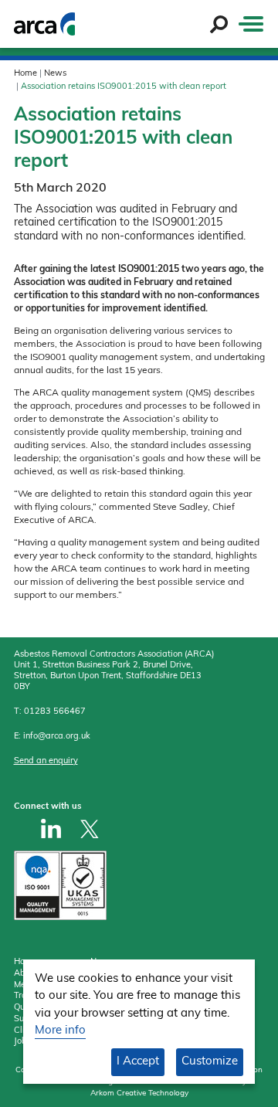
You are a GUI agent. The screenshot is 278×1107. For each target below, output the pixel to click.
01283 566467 (55, 712)
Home (25, 74)
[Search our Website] (219, 24)
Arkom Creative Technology (139, 1093)
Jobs (22, 1041)
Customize (209, 1062)
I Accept (138, 1062)
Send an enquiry (46, 761)
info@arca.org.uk (56, 736)
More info (60, 1031)
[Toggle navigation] (251, 24)
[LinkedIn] (51, 828)
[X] (89, 828)
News (55, 74)
